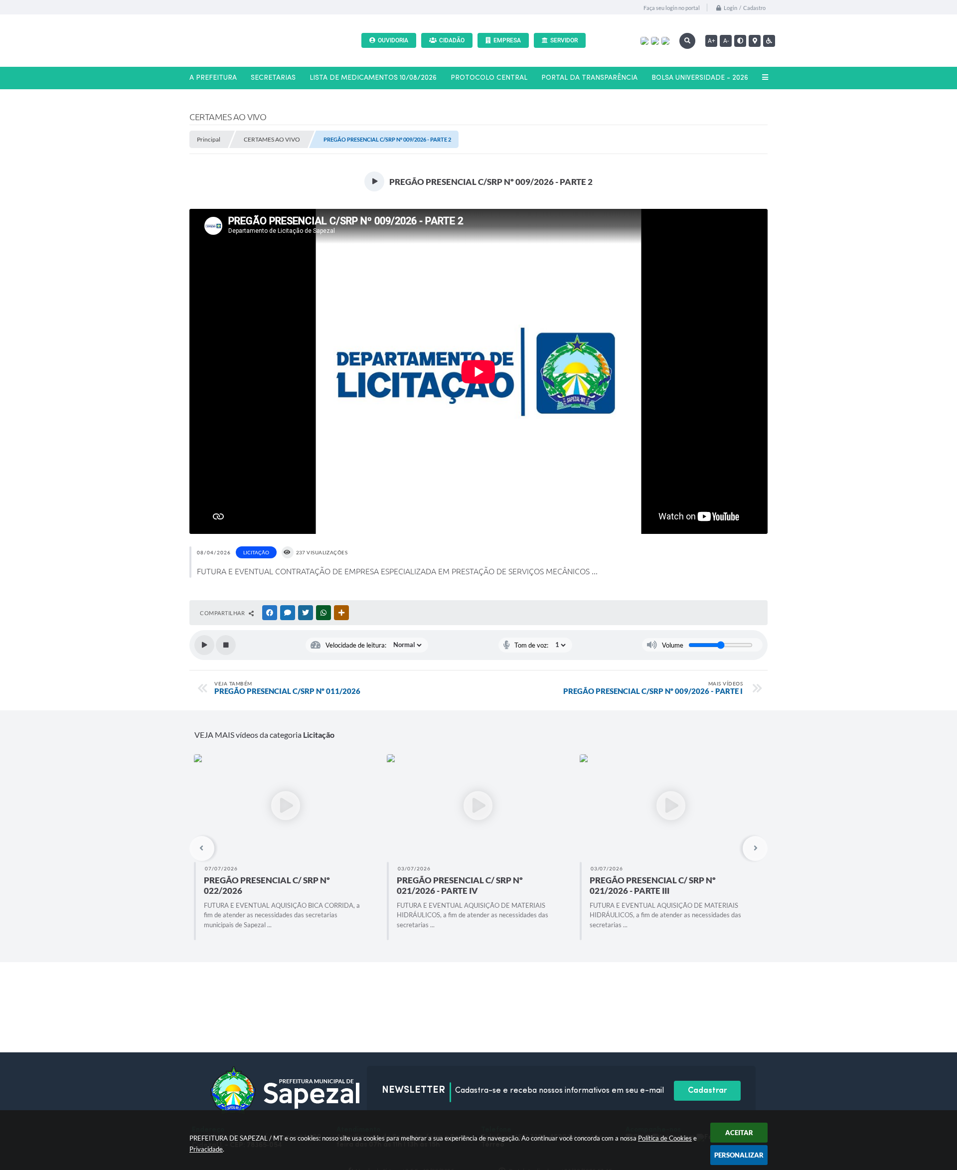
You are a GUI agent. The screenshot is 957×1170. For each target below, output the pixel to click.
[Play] (204, 645)
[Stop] (226, 645)
